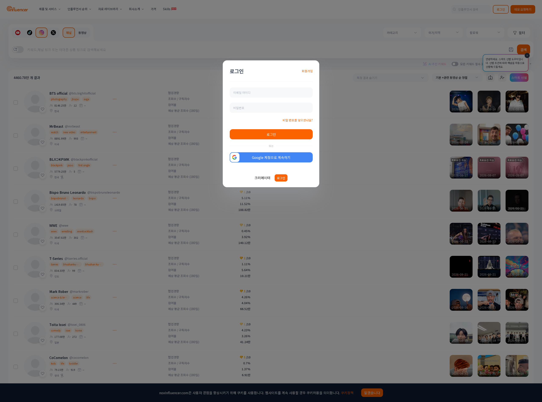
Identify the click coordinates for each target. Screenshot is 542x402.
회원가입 (307, 71)
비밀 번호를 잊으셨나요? (298, 120)
